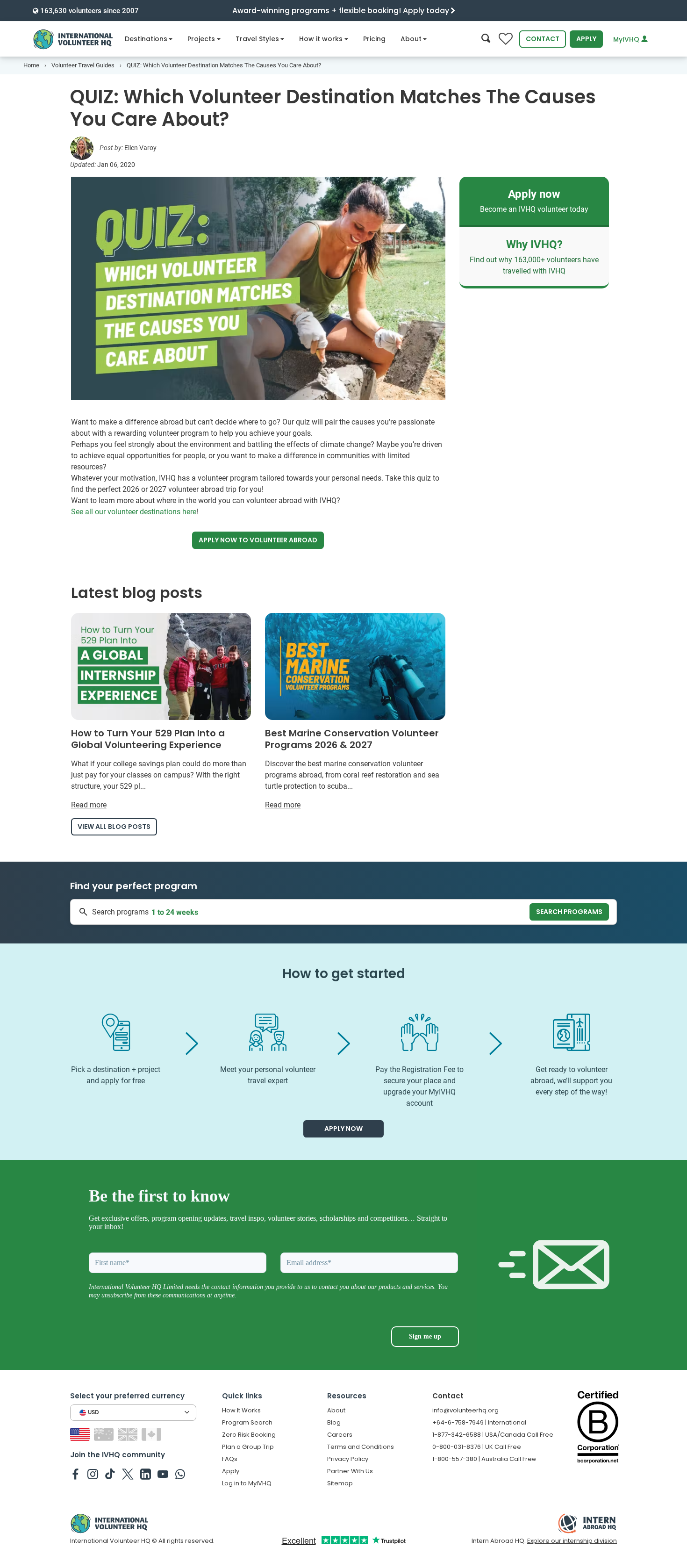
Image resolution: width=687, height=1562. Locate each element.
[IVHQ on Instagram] (92, 1473)
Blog (334, 1422)
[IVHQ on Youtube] (162, 1473)
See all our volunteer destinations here (133, 511)
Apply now (258, 540)
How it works (321, 38)
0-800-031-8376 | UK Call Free (476, 1446)
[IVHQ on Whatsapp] (180, 1473)
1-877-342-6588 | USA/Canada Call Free (492, 1434)
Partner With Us (350, 1471)
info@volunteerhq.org (465, 1410)
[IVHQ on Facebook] (75, 1473)
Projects (201, 38)
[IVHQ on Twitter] (128, 1473)
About (411, 38)
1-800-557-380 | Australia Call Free (484, 1458)
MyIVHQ (627, 39)
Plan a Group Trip (248, 1446)
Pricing (374, 38)
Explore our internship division (572, 1540)
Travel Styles (257, 38)
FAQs (229, 1458)
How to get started (343, 974)
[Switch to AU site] (105, 1434)
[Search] (486, 39)
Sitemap (340, 1483)
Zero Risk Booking (249, 1434)
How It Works (241, 1410)
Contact (542, 38)
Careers (339, 1434)
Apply (586, 38)
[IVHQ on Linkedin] (145, 1473)
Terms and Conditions (360, 1446)
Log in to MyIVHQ (247, 1483)
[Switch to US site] (81, 1434)
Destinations (146, 38)
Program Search (247, 1422)
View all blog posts (114, 826)
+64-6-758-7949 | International (479, 1422)
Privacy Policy (347, 1458)
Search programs (569, 911)
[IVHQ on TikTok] (110, 1473)
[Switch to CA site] (153, 1434)
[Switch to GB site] (129, 1434)
